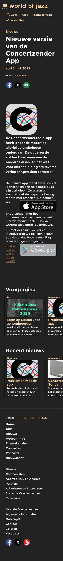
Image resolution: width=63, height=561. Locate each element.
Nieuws (12, 31)
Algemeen (21, 75)
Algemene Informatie (21, 514)
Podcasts (12, 453)
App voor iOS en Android (23, 478)
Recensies (13, 498)
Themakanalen (42, 14)
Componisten (15, 474)
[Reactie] (26, 86)
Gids (25, 14)
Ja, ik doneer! (28, 418)
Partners (12, 483)
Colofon (11, 528)
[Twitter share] (18, 86)
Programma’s (15, 438)
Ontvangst (13, 519)
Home (10, 424)
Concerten (13, 448)
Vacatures (13, 533)
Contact (11, 523)
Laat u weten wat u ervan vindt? (10, 254)
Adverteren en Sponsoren (24, 488)
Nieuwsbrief (15, 458)
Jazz (9, 297)
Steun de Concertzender (23, 493)
